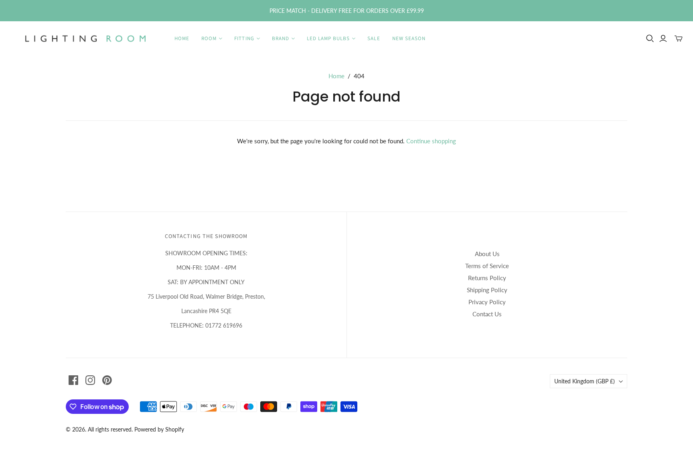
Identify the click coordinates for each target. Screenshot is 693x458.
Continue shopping (431, 141)
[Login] (663, 38)
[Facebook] (73, 380)
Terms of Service (487, 265)
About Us (487, 253)
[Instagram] (90, 380)
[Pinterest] (107, 380)
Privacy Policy (487, 301)
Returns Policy (487, 277)
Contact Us (487, 314)
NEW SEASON (409, 38)
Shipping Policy (487, 289)
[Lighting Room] (86, 38)
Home (181, 38)
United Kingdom (584, 381)
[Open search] (650, 39)
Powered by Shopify (159, 429)
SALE (373, 38)
